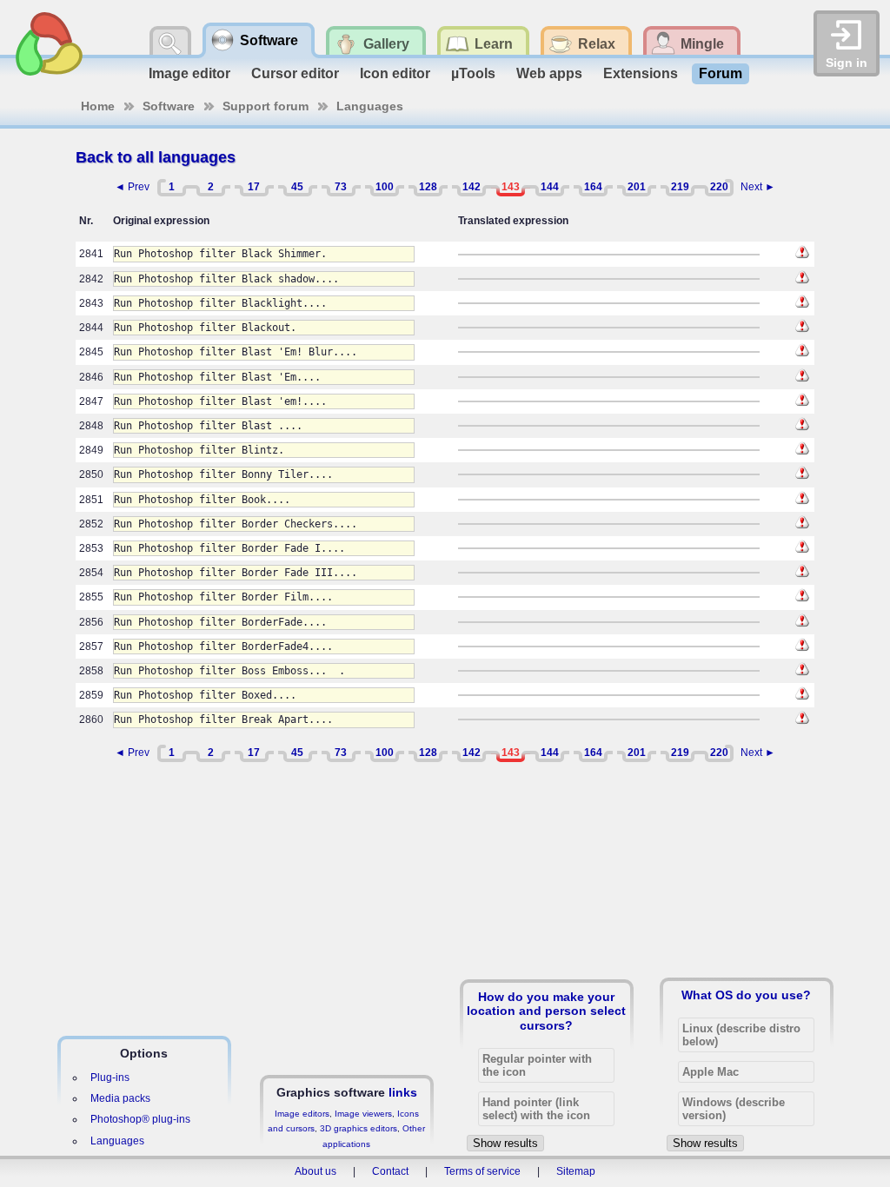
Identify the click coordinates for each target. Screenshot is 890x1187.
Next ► (758, 187)
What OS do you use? (746, 995)
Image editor (189, 73)
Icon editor (395, 73)
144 (550, 187)
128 (428, 187)
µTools (473, 73)
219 (680, 187)
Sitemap (575, 1171)
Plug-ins (110, 1077)
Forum (720, 73)
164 (593, 187)
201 (637, 187)
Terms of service (482, 1171)
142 (471, 187)
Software (169, 106)
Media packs (120, 1098)
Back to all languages (156, 157)
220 (719, 187)
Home (98, 106)
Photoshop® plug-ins (140, 1119)
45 (297, 187)
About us (315, 1171)
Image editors (302, 1113)
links (403, 1092)
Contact (390, 1171)
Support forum (265, 106)
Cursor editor (295, 73)
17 (254, 187)
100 (384, 187)
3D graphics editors (358, 1128)
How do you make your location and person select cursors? (546, 1010)
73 (341, 187)
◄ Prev (132, 187)
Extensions (640, 73)
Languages (369, 106)
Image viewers (363, 1113)
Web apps (549, 73)
